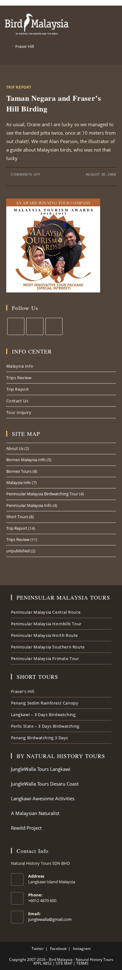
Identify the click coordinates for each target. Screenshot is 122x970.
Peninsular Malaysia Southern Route (48, 647)
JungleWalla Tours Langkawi (40, 769)
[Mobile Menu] (120, 18)
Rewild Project (26, 828)
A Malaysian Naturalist (35, 813)
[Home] (7, 46)
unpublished (18, 551)
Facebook (58, 948)
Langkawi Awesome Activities (42, 798)
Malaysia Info (19, 366)
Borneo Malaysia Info (26, 459)
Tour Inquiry (19, 412)
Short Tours (17, 516)
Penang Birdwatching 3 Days (40, 737)
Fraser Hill (24, 46)
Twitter (38, 948)
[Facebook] (34, 326)
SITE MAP (63, 963)
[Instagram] (54, 326)
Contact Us (17, 401)
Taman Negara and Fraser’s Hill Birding (53, 103)
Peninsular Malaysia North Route (44, 635)
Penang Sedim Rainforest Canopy (45, 703)
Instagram (82, 948)
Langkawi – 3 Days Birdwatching (43, 714)
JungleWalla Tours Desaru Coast (45, 784)
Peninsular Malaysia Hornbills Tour (46, 624)
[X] (15, 326)
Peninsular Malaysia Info (29, 505)
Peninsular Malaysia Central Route (46, 612)
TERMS (82, 963)
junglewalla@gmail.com (50, 919)
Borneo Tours (19, 471)
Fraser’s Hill (22, 691)
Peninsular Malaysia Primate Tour (45, 658)
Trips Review (19, 377)
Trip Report (19, 87)
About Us (14, 448)
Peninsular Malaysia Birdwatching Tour (42, 494)
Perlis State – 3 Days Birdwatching (45, 726)
